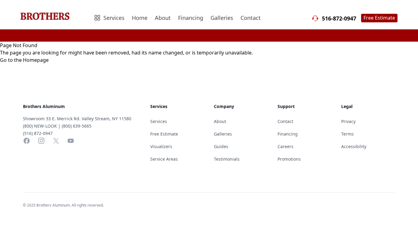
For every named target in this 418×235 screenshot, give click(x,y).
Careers (285, 146)
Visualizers (161, 146)
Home (139, 17)
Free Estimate (379, 17)
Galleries (222, 17)
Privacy (348, 121)
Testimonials (227, 159)
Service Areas (164, 159)
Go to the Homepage (24, 60)
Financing (190, 17)
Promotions (289, 159)
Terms (347, 134)
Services (158, 121)
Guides (221, 146)
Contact (251, 17)
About (163, 17)
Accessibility (353, 146)
